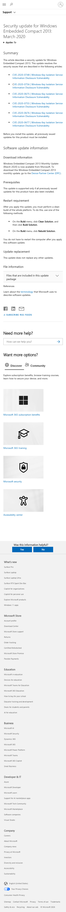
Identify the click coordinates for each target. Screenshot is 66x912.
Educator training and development (18, 701)
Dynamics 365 (10, 739)
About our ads (32, 907)
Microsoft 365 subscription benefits (21, 414)
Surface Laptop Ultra (12, 578)
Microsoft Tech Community (15, 803)
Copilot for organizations (14, 588)
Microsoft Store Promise (14, 653)
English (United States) (18, 883)
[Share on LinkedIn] (12, 308)
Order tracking (10, 642)
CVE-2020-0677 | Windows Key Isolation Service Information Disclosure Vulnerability (38, 124)
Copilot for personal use (14, 594)
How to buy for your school (15, 696)
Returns (7, 637)
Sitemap (7, 901)
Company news (10, 846)
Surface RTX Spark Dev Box (15, 583)
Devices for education (13, 680)
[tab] (14, 366)
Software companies (12, 814)
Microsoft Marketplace (13, 809)
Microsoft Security (11, 733)
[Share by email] (20, 308)
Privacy (33, 901)
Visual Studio (9, 820)
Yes (22, 549)
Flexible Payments (11, 658)
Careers (7, 835)
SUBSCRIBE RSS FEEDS (19, 314)
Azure (6, 782)
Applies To (11, 42)
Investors (8, 857)
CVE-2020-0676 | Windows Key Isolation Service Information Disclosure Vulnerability (38, 114)
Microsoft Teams (11, 755)
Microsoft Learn (10, 792)
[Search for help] (12, 4)
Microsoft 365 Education (14, 690)
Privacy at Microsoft (12, 852)
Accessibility (9, 868)
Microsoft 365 (9, 744)
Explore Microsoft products (15, 599)
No (43, 549)
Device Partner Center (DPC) (46, 173)
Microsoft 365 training (15, 448)
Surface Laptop (10, 572)
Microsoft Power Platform (14, 750)
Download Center (11, 626)
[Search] (58, 341)
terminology (27, 291)
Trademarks (55, 901)
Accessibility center (13, 514)
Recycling (21, 907)
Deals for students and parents (16, 707)
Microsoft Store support (14, 631)
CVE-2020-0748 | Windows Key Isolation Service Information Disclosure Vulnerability (38, 76)
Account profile (10, 620)
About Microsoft (10, 841)
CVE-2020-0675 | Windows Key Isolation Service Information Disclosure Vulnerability (38, 95)
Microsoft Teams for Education (16, 685)
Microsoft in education (13, 674)
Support (7, 12)
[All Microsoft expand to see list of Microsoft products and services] (4, 5)
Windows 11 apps (11, 605)
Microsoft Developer (12, 787)
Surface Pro (8, 567)
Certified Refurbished (12, 648)
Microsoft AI (9, 728)
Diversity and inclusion (13, 863)
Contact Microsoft (20, 901)
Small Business (10, 766)
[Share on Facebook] (5, 308)
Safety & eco (9, 907)
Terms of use (43, 901)
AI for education (10, 712)
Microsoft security (12, 481)
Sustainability (9, 873)
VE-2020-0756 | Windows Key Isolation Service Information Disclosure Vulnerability (38, 86)
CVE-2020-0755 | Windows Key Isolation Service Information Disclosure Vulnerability (38, 105)
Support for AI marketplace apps (17, 798)
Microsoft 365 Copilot (13, 760)
